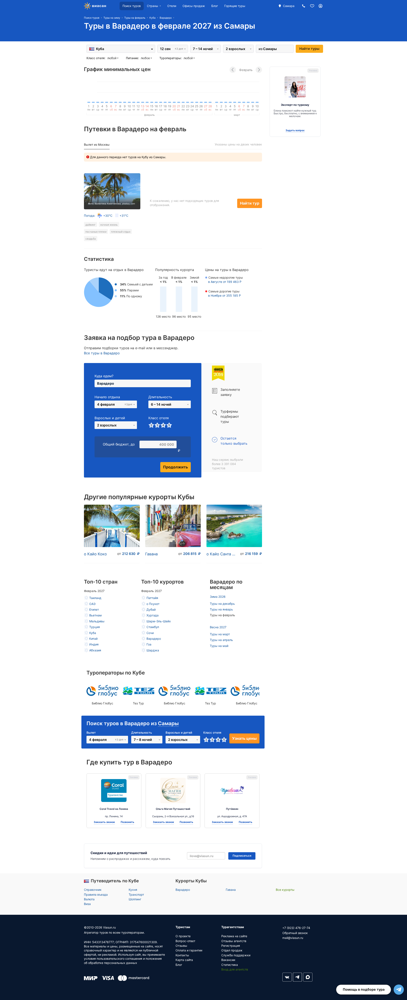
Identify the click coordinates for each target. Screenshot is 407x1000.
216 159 (253, 554)
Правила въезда (96, 894)
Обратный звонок (295, 933)
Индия (94, 644)
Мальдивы (97, 621)
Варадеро (153, 638)
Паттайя (152, 598)
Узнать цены (244, 738)
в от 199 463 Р (224, 282)
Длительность (160, 397)
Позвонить (127, 822)
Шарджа (152, 650)
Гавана (151, 554)
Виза (87, 904)
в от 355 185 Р (224, 295)
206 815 (192, 554)
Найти (309, 48)
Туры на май (219, 646)
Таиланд (95, 598)
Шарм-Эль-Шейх (158, 621)
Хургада (152, 615)
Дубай (151, 609)
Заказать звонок (104, 822)
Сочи (150, 633)
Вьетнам (95, 615)
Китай (93, 638)
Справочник (93, 889)
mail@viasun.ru (292, 938)
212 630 (131, 554)
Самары (168, 723)
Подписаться (242, 855)
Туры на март (220, 634)
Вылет (91, 732)
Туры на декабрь (222, 603)
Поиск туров (132, 6)
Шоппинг (135, 899)
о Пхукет (152, 604)
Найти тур (249, 203)
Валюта (89, 899)
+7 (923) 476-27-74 (296, 928)
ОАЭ (92, 604)
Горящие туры (234, 6)
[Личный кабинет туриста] (320, 6)
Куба (92, 633)
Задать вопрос (295, 130)
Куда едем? (104, 376)
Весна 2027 (218, 627)
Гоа (148, 644)
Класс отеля (158, 418)
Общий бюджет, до (119, 444)
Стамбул (152, 627)
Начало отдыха (107, 397)
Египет (94, 609)
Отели (171, 6)
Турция (94, 627)
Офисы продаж (194, 6)
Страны (152, 6)
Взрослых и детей (110, 418)
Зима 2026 (218, 596)
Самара (288, 6)
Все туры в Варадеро (102, 353)
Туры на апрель (221, 640)
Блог (214, 6)
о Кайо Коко (95, 554)
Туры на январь (221, 609)
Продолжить (175, 467)
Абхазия (95, 650)
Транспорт (136, 894)
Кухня (133, 889)
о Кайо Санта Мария (222, 554)
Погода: (106, 215)
